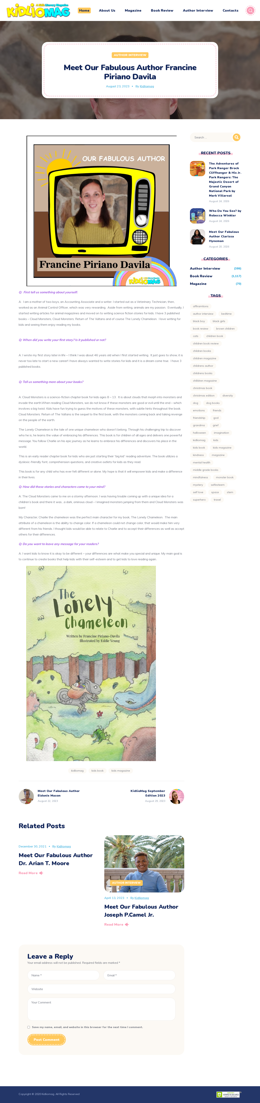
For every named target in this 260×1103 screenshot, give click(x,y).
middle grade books (205, 470)
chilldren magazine (205, 380)
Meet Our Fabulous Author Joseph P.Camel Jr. (141, 911)
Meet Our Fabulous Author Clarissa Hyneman (224, 236)
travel (217, 499)
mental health (201, 462)
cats (195, 336)
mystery (198, 484)
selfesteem (218, 484)
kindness (198, 455)
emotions (199, 410)
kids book (98, 770)
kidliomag (77, 770)
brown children (225, 328)
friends (217, 410)
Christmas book (202, 388)
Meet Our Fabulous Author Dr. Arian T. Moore (56, 859)
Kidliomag (147, 86)
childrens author (203, 365)
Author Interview (130, 55)
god (216, 418)
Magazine (198, 283)
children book (214, 336)
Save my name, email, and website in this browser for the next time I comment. (87, 1027)
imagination (221, 432)
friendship (199, 418)
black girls (219, 321)
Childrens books (202, 373)
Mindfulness (200, 477)
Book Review (201, 276)
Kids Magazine (121, 770)
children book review (206, 343)
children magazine (204, 358)
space (215, 492)
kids (215, 440)
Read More (28, 873)
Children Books (202, 351)
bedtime (226, 313)
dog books (213, 403)
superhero (199, 499)
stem (230, 492)
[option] (58, 856)
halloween (199, 432)
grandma (199, 425)
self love (198, 492)
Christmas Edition (204, 395)
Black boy (199, 321)
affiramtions (200, 306)
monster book (225, 477)
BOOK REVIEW (200, 328)
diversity (228, 395)
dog (195, 403)
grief (216, 425)
